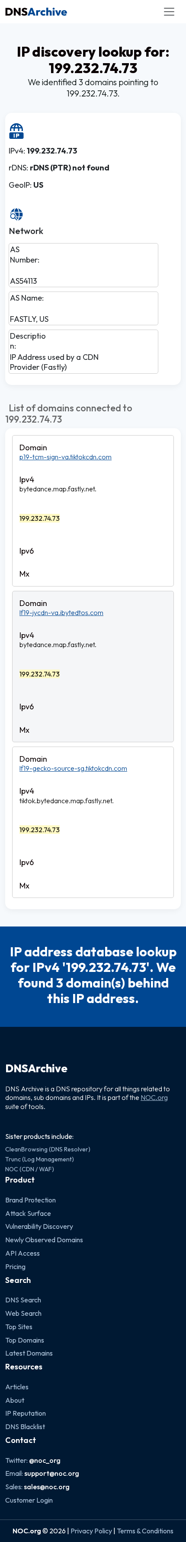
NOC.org (154, 1097)
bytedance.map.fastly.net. (57, 488)
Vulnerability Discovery (39, 1226)
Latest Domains (29, 1353)
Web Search (23, 1313)
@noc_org (45, 1460)
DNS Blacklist (25, 1426)
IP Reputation (25, 1413)
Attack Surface (28, 1213)
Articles (17, 1386)
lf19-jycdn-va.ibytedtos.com (61, 612)
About (14, 1400)
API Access (22, 1253)
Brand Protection (30, 1200)
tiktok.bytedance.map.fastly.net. (66, 800)
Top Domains (24, 1340)
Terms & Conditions (145, 1530)
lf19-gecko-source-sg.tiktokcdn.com (73, 768)
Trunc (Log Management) (39, 1159)
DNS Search (23, 1299)
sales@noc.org (47, 1486)
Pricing (15, 1266)
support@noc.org (51, 1473)
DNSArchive (36, 1068)
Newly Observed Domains (44, 1239)
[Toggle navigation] (169, 11)
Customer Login (29, 1500)
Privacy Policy (91, 1530)
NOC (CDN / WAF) (29, 1169)
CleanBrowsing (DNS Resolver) (47, 1149)
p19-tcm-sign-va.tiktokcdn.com (65, 456)
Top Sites (18, 1326)
